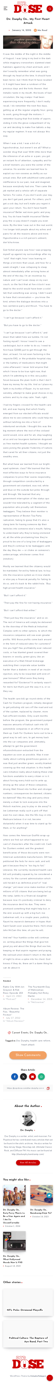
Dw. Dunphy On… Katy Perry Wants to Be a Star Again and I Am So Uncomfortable (14, 1216)
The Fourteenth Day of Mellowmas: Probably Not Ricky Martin (39, 991)
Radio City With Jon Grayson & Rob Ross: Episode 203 (13, 989)
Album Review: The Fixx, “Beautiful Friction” (13, 1011)
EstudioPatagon (38, 1376)
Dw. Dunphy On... (39, 1033)
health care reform (40, 1040)
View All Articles (28, 1163)
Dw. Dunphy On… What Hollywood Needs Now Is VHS (12, 1259)
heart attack (28, 1044)
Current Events (20, 1033)
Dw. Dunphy (22, 1040)
